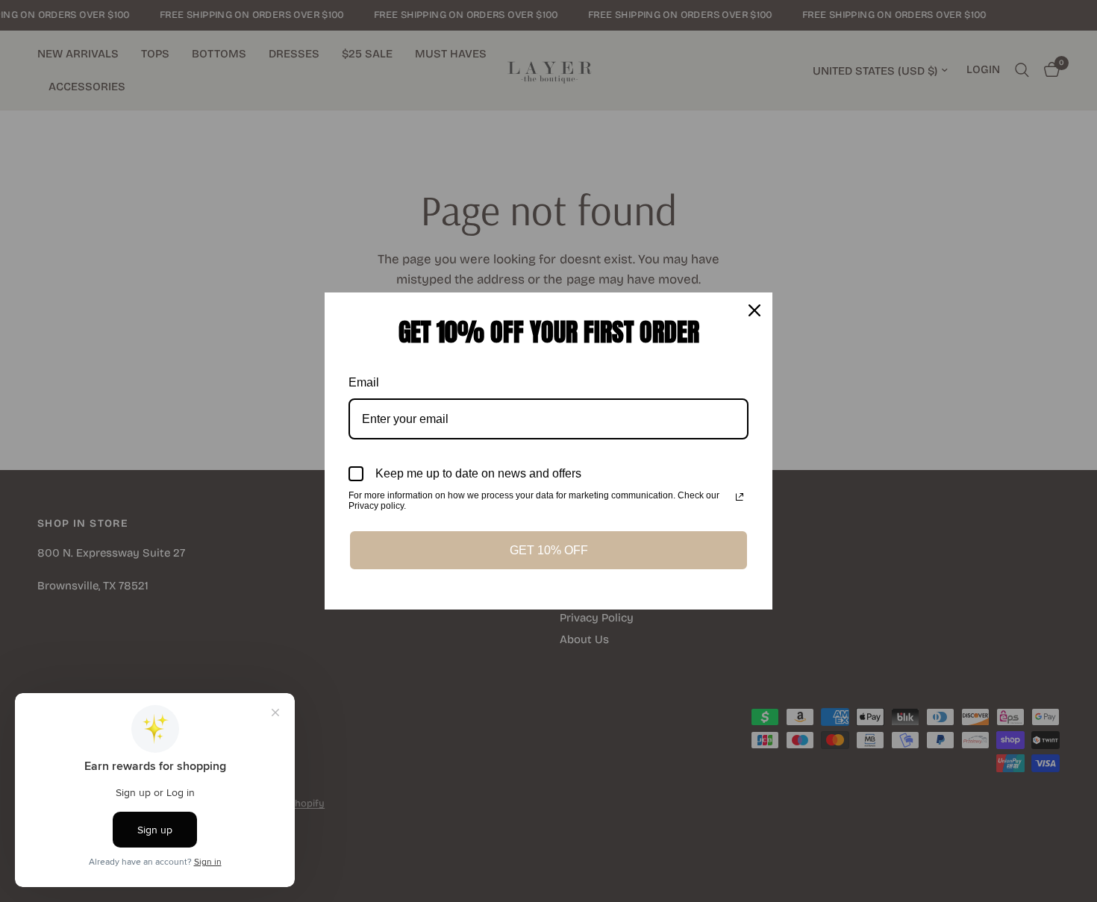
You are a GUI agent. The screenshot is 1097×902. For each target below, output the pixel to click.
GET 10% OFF (549, 550)
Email (364, 382)
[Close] (754, 310)
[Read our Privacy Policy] (739, 497)
